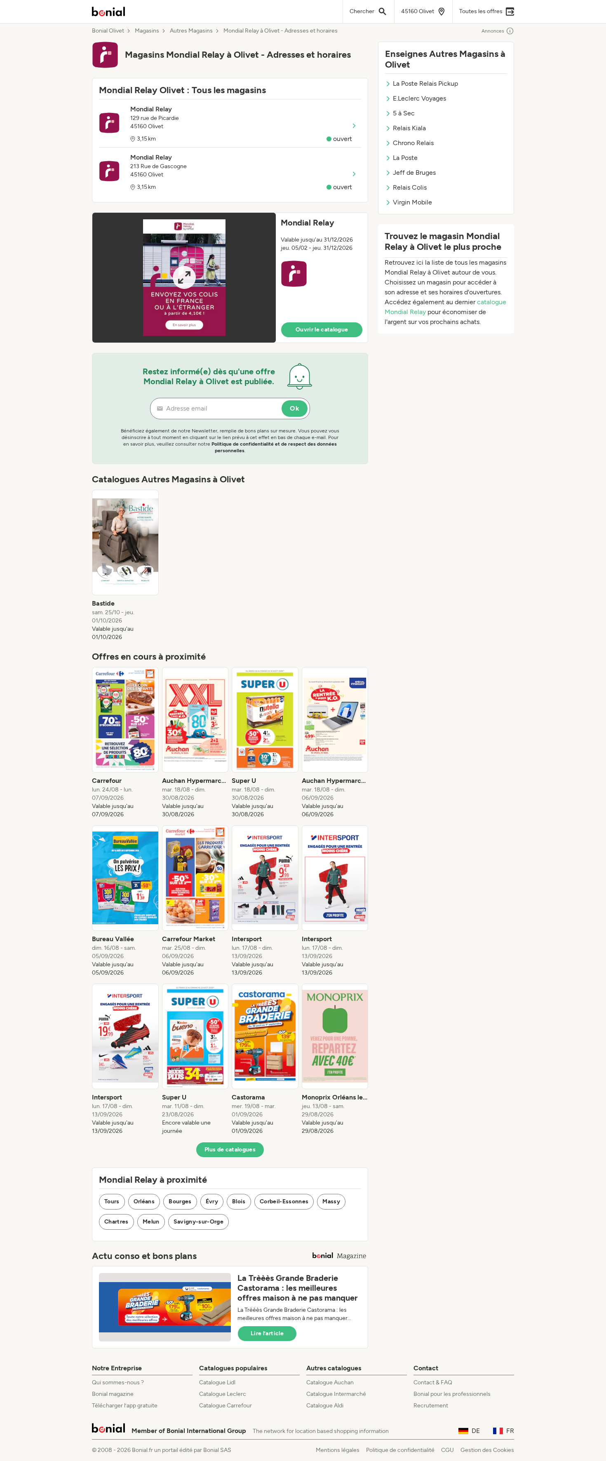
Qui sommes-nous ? (118, 1382)
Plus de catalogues (230, 1149)
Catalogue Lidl (217, 1382)
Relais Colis (410, 187)
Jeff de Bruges (414, 172)
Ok (294, 408)
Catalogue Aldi (324, 1405)
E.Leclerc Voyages (419, 98)
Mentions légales (337, 1450)
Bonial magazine (113, 1394)
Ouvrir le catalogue (322, 329)
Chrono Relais (413, 143)
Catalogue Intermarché (336, 1394)
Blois (239, 1201)
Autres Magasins (191, 31)
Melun (151, 1221)
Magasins (147, 31)
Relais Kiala (409, 128)
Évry (212, 1201)
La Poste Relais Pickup (425, 83)
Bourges (180, 1201)
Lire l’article (267, 1333)
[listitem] (125, 565)
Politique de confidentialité (400, 1450)
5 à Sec (404, 113)
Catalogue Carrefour (225, 1405)
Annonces (493, 31)
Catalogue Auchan (330, 1382)
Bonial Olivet (108, 31)
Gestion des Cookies (487, 1450)
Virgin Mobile (412, 202)
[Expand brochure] (184, 278)
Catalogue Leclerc (222, 1394)
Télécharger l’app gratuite (124, 1405)
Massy (331, 1201)
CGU (447, 1450)
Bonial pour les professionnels (452, 1394)
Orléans (144, 1201)
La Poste (405, 158)
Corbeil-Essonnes (284, 1201)
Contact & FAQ (432, 1382)
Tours (112, 1201)
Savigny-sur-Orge (199, 1221)
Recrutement (430, 1405)
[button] (230, 277)
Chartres (116, 1221)
